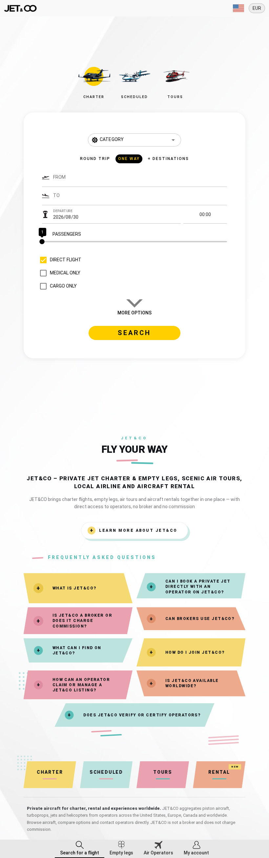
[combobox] (140, 180)
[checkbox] (59, 260)
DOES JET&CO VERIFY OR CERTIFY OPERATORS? (141, 715)
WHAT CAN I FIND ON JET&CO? (76, 650)
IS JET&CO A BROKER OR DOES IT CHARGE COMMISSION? (82, 620)
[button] (94, 81)
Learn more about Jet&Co (138, 530)
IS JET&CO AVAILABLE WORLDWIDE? (192, 683)
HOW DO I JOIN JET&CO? (194, 652)
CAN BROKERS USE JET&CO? (199, 618)
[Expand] (238, 8)
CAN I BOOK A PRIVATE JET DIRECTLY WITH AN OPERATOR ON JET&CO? (198, 586)
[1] (134, 241)
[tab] (79, 849)
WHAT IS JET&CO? (74, 588)
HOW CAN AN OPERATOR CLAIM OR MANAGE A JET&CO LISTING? (81, 684)
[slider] (134, 241)
